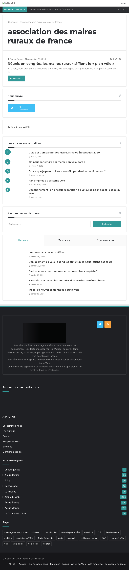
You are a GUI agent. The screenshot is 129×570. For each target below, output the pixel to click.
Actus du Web (12, 497)
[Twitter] (100, 324)
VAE (104, 538)
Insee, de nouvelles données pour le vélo (54, 289)
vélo (6, 543)
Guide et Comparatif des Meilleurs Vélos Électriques (64, 152)
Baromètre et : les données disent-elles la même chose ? (67, 280)
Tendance (64, 240)
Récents (23, 240)
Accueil (14, 22)
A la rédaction (12, 475)
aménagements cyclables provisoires (21, 532)
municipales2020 (24, 538)
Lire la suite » (16, 78)
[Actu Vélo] (9, 3)
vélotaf (46, 543)
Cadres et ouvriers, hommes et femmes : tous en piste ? (58, 9)
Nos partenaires (11, 441)
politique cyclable (89, 538)
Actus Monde (12, 508)
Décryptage (11, 486)
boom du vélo (50, 532)
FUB (99, 532)
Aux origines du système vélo (47, 180)
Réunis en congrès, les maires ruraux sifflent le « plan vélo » (61, 64)
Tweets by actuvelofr (19, 127)
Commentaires (105, 240)
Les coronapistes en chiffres (47, 252)
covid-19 (88, 532)
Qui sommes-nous (12, 425)
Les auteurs (9, 431)
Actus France (12, 502)
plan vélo (72, 538)
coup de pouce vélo (70, 532)
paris (60, 538)
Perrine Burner (16, 59)
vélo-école (33, 543)
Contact (7, 436)
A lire (7, 480)
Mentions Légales (12, 451)
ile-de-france (112, 532)
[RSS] (107, 324)
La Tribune (10, 491)
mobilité (8, 538)
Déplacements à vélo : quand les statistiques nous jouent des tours (70, 261)
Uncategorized (12, 469)
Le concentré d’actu (115, 564)
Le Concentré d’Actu (16, 513)
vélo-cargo (18, 543)
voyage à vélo (117, 538)
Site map (7, 446)
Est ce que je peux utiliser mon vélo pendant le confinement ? (67, 171)
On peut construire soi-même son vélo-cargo (57, 162)
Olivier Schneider (45, 538)
